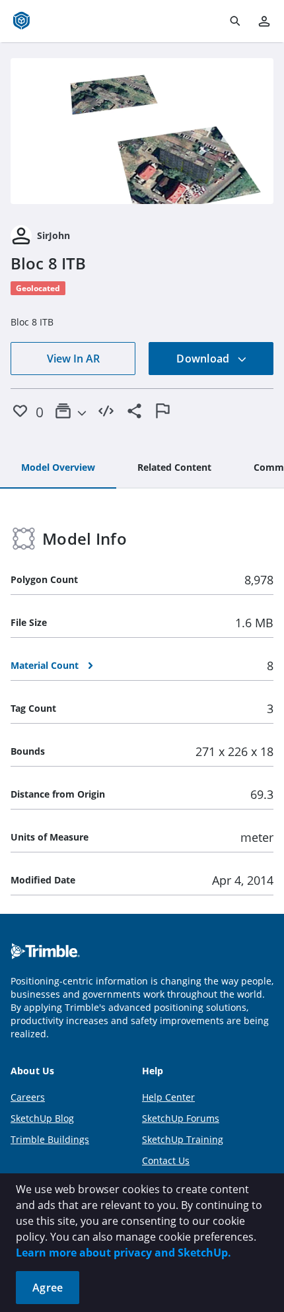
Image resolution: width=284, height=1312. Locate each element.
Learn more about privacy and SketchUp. (123, 1252)
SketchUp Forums (180, 1118)
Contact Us (166, 1160)
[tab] (58, 468)
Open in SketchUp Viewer (142, 131)
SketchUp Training (182, 1139)
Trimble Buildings (50, 1139)
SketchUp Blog (42, 1118)
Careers (28, 1097)
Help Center (168, 1097)
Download (204, 358)
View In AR (73, 358)
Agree (47, 1287)
